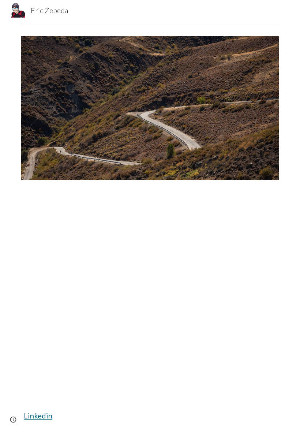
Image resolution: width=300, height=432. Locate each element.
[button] (13, 419)
